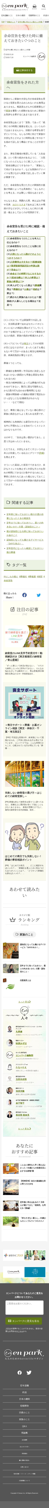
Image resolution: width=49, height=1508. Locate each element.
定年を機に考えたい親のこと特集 (30, 22)
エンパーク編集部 (29, 56)
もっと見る (23, 1002)
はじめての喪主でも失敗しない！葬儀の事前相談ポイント (23, 858)
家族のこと (11, 22)
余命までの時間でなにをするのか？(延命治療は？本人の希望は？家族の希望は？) (24, 277)
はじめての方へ (24, 1447)
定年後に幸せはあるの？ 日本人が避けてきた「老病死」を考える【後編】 (33, 1205)
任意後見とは (25, 980)
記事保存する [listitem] (26, 70)
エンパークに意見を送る (25, 1321)
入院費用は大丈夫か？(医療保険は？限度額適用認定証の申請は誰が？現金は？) (24, 266)
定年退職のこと (7, 15)
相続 (35, 289)
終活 (24, 1392)
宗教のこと (24, 1412)
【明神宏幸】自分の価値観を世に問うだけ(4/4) (33, 1182)
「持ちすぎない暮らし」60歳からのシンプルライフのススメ (33, 1219)
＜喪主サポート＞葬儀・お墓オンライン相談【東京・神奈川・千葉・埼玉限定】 (23, 728)
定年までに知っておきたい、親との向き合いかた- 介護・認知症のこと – (33, 969)
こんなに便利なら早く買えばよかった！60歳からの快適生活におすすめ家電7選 (33, 1168)
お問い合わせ (24, 1467)
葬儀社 (16, 289)
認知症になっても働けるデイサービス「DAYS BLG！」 (33, 945)
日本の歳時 (20, 15)
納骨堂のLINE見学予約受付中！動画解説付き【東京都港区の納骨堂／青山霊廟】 (23, 656)
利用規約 (24, 1453)
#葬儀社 (23, 576)
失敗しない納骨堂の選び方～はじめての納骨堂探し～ (23, 794)
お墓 (26, 289)
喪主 (26, 343)
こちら (20, 1331)
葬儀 (37, 285)
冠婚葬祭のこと (34, 15)
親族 (8, 111)
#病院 (39, 576)
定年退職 (24, 1385)
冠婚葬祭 (24, 1405)
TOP (3, 22)
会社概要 (24, 1440)
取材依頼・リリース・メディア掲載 (24, 1474)
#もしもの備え (11, 576)
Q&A (24, 1426)
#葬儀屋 (32, 576)
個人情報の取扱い (24, 1460)
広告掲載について (24, 1480)
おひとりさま (19, 204)
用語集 (24, 1432)
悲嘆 (41, 453)
